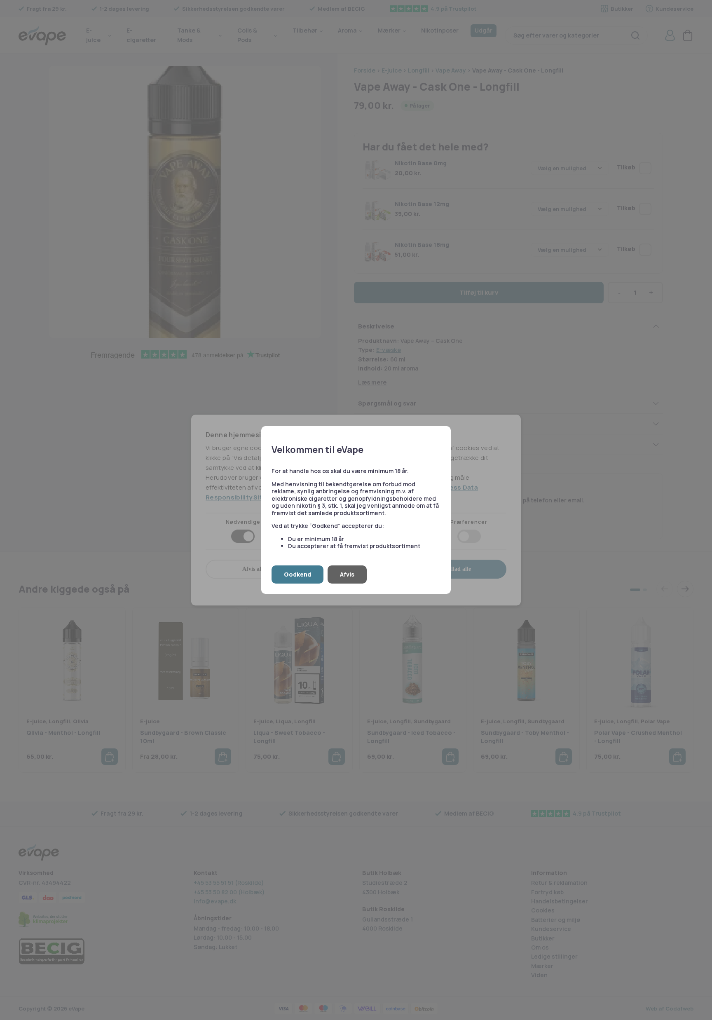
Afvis (347, 574)
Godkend (297, 574)
